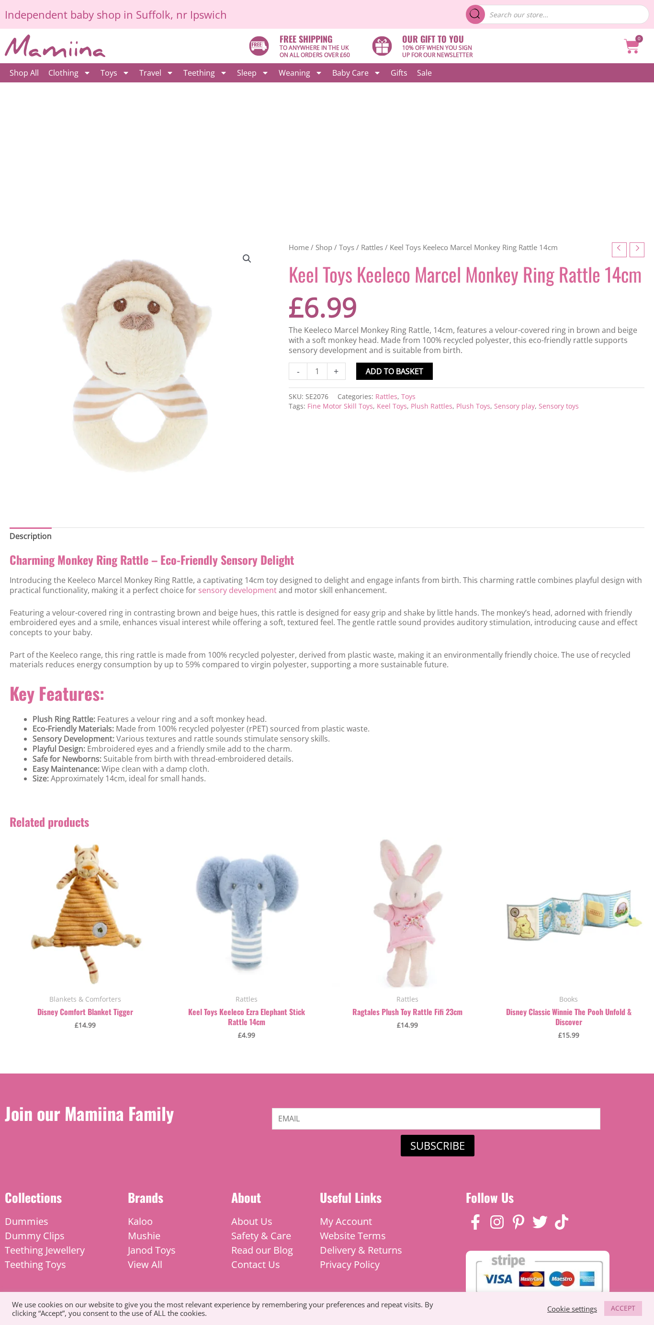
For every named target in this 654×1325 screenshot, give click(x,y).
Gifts (399, 73)
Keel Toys (392, 406)
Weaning (294, 73)
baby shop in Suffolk (120, 14)
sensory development (237, 590)
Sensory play (514, 406)
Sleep (247, 73)
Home (299, 247)
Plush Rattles (431, 406)
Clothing (63, 73)
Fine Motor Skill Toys (340, 406)
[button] (247, 258)
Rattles (372, 247)
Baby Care (350, 73)
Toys (109, 73)
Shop (324, 247)
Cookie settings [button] (572, 1308)
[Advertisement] (327, 154)
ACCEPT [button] (623, 1308)
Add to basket (394, 371)
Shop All (24, 73)
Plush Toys (473, 406)
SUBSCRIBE (437, 1145)
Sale (424, 73)
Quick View (85, 979)
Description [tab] (31, 536)
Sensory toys (559, 406)
